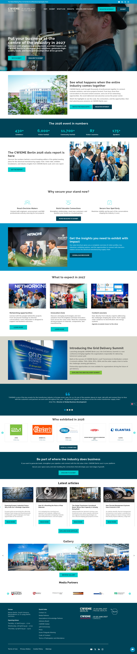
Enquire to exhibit (36, 58)
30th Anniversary (44, 627)
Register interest (102, 107)
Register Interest (107, 9)
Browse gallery (68, 575)
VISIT (45, 9)
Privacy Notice (25, 649)
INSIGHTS (70, 9)
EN (134, 404)
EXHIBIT (52, 9)
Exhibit (123, 9)
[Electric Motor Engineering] (57, 593)
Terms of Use (13, 649)
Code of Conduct (44, 635)
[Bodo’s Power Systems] (16, 593)
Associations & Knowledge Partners (51, 618)
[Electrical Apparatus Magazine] (119, 593)
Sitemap (48, 649)
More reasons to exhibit (68, 218)
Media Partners (44, 615)
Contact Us (42, 612)
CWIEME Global (44, 624)
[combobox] (133, 403)
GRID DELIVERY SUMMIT (84, 9)
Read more (11, 522)
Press (40, 629)
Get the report (17, 169)
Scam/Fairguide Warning (47, 632)
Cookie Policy (38, 649)
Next (134, 432)
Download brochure (80, 255)
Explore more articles (69, 531)
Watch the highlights (80, 107)
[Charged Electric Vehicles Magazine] (37, 593)
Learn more (18, 327)
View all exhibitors (68, 447)
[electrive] (78, 593)
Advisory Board (44, 621)
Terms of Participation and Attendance (51, 638)
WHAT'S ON (61, 9)
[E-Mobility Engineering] (99, 593)
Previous (2, 432)
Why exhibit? (17, 58)
